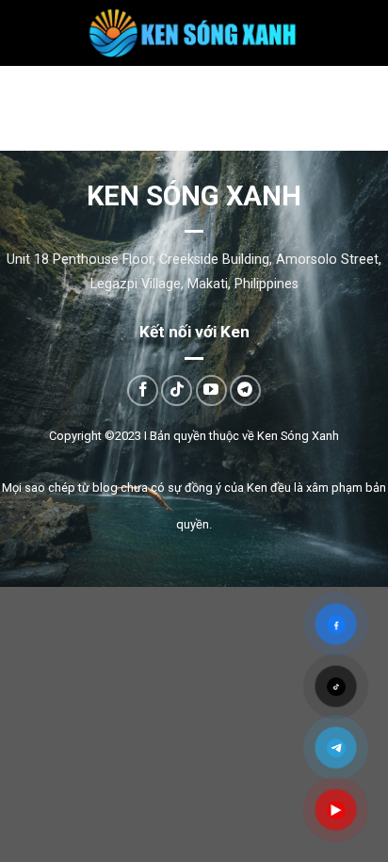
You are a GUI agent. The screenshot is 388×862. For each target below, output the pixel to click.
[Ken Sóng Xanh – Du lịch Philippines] (194, 33)
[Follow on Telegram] (245, 390)
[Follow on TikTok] (176, 390)
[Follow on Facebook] (142, 390)
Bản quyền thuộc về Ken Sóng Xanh (244, 436)
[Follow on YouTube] (211, 390)
